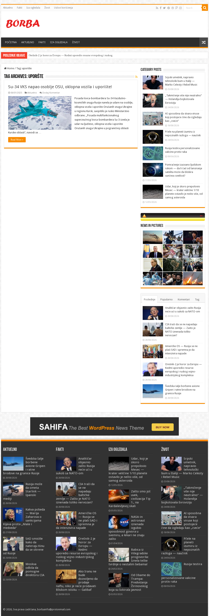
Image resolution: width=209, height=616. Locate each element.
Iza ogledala (33, 7)
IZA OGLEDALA (59, 42)
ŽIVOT (76, 42)
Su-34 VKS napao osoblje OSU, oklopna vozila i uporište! (60, 86)
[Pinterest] (168, 7)
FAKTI (42, 42)
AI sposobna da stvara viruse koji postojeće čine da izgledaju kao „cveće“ (183, 117)
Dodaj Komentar (51, 92)
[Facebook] (160, 7)
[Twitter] (164, 7)
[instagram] (180, 7)
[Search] (205, 8)
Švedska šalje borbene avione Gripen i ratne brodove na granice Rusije (182, 389)
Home (10, 68)
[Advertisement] (130, 24)
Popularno (166, 299)
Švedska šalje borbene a (42, 55)
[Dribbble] (172, 7)
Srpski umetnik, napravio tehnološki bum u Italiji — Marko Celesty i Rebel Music (181, 81)
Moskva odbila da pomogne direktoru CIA (35, 569)
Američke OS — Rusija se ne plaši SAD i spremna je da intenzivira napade (181, 350)
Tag (197, 299)
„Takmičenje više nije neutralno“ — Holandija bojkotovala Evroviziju (183, 99)
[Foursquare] (176, 7)
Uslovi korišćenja (63, 7)
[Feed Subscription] (136, 76)
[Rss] (157, 7)
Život (47, 7)
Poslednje (149, 299)
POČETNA (11, 42)
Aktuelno (8, 7)
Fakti (19, 7)
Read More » (17, 139)
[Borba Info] (23, 23)
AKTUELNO (27, 42)
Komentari (184, 299)
